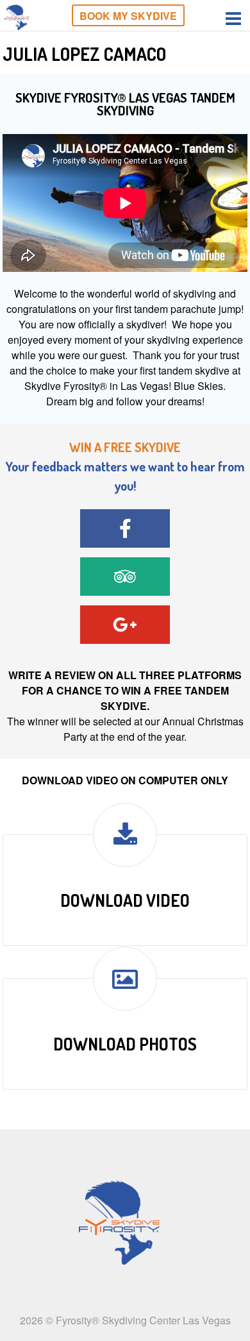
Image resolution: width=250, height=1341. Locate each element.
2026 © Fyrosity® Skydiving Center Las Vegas (125, 1320)
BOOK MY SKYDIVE (128, 15)
